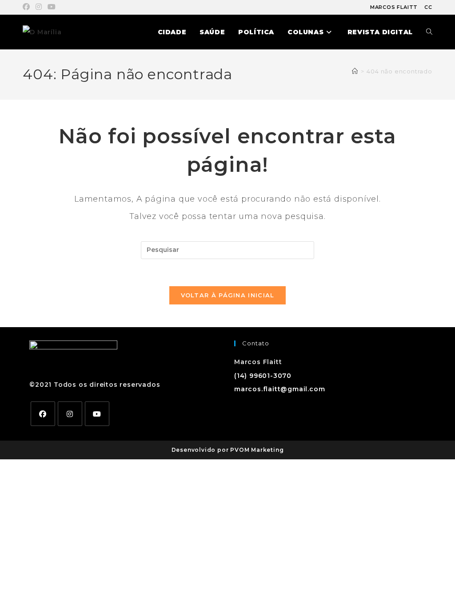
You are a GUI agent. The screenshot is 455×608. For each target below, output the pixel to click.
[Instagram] (70, 413)
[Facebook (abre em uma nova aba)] (28, 7)
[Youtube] (97, 413)
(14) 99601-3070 (262, 376)
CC (428, 7)
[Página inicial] (355, 71)
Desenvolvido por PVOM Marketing (228, 449)
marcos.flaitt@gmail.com (279, 389)
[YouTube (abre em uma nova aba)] (52, 7)
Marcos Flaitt (394, 7)
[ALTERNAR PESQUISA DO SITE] (429, 32)
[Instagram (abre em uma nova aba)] (39, 7)
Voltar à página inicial (228, 295)
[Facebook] (43, 413)
